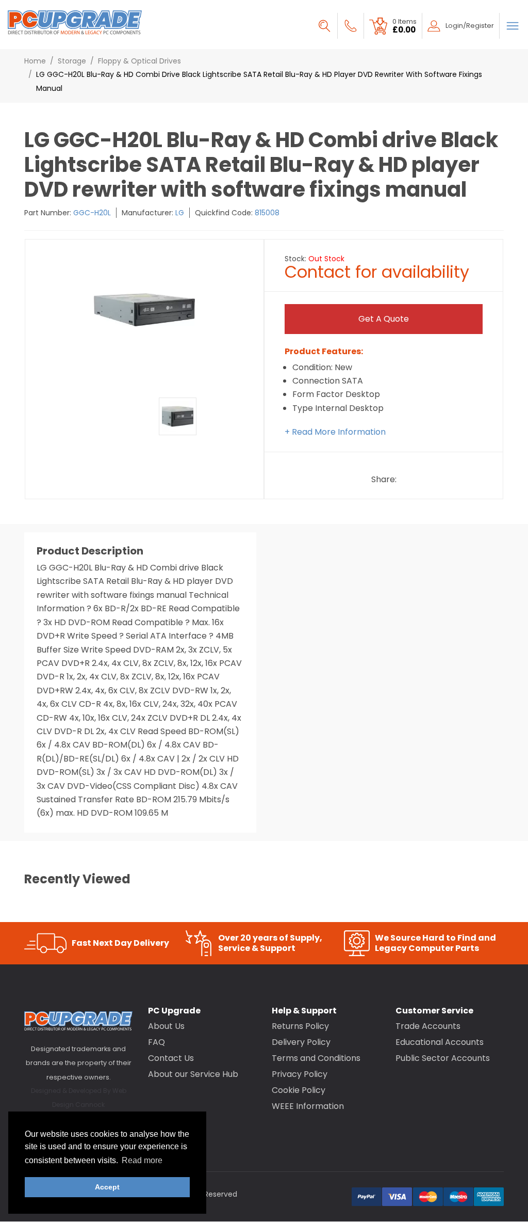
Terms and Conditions (316, 1058)
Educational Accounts (439, 1042)
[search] (324, 26)
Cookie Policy (298, 1090)
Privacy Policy (299, 1074)
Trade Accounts (427, 1026)
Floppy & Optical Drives (139, 61)
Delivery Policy (301, 1042)
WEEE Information (308, 1106)
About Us (166, 1026)
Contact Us (171, 1058)
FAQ (156, 1042)
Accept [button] (107, 1187)
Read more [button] (142, 1160)
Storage (72, 61)
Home (35, 61)
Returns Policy (300, 1026)
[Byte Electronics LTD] (75, 22)
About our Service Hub (193, 1074)
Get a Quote (383, 319)
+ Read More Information (335, 432)
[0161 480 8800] (350, 26)
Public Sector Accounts (442, 1058)
